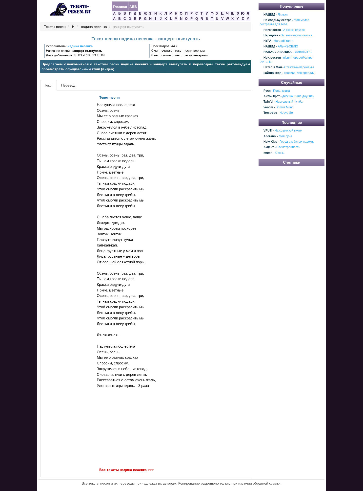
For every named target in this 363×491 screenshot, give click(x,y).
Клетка (279, 153)
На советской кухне (288, 130)
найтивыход (272, 73)
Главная (120, 6)
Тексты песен (55, 27)
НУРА (267, 41)
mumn (267, 153)
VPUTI (267, 130)
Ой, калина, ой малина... (297, 35)
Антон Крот (271, 96)
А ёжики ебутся (294, 30)
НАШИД (269, 14)
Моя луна (285, 136)
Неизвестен (272, 30)
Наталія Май (272, 67)
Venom (268, 107)
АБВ (133, 6)
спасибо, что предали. (299, 73)
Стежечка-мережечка (299, 67)
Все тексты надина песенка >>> (126, 470)
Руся (267, 90)
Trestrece (270, 113)
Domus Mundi (285, 107)
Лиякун (283, 14)
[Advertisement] (64, 167)
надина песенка (94, 27)
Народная (270, 35)
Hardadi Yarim (283, 41)
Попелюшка (281, 90)
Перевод (68, 85)
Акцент (268, 147)
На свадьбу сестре (277, 20)
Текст (48, 85)
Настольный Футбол (290, 102)
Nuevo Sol (287, 113)
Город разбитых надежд (297, 141)
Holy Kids (270, 141)
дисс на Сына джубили (298, 96)
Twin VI (268, 102)
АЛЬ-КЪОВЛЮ (288, 46)
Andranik (269, 136)
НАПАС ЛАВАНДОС (278, 52)
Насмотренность (288, 147)
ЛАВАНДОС (303, 52)
